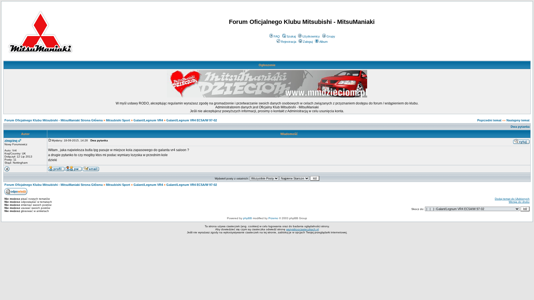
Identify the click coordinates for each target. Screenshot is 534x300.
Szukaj (291, 36)
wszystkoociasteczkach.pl (302, 229)
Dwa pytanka (520, 126)
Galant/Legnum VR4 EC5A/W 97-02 (191, 120)
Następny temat (518, 120)
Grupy (331, 36)
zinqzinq (10, 141)
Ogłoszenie (267, 65)
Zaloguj (308, 41)
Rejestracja (288, 41)
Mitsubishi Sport (118, 120)
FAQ (277, 36)
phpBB (247, 218)
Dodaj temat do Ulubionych (512, 198)
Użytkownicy (311, 36)
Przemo (273, 218)
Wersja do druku (519, 201)
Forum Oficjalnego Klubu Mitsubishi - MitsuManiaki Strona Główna (53, 120)
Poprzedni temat (489, 120)
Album (323, 41)
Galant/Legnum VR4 (148, 120)
